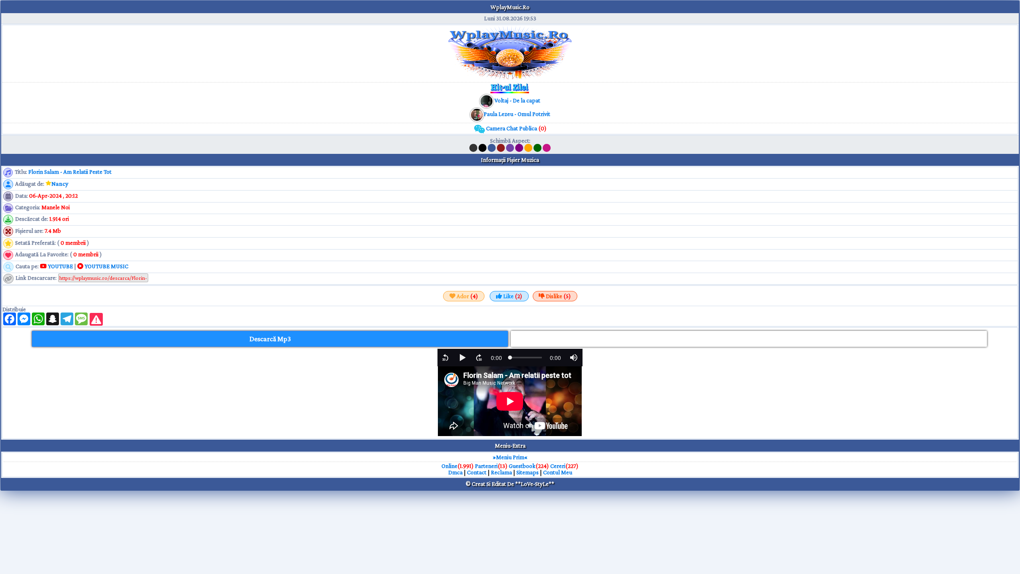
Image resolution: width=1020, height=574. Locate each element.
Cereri (557, 466)
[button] (445, 357)
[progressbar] (496, 357)
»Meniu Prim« (510, 457)
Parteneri (486, 466)
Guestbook (522, 466)
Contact (476, 472)
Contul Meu (557, 472)
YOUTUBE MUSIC (105, 266)
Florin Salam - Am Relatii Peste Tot (70, 172)
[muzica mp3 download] (477, 114)
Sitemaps (527, 472)
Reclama (501, 472)
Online (449, 466)
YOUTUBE (60, 266)
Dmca (455, 472)
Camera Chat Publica (516, 128)
